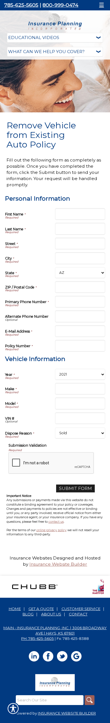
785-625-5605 (21, 5)
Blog (28, 614)
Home (15, 608)
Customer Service (80, 608)
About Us (51, 614)
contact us (56, 522)
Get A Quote (41, 608)
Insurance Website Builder (58, 564)
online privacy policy (51, 530)
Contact (78, 614)
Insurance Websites (31, 558)
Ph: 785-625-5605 (37, 638)
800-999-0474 (60, 5)
